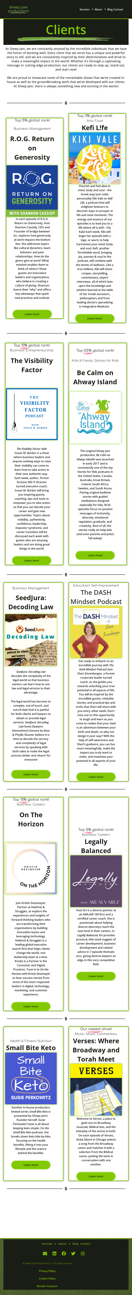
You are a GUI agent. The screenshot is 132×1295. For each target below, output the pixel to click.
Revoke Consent (47, 1286)
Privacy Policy (47, 1271)
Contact (118, 9)
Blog (110, 9)
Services (85, 9)
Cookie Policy (47, 1278)
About (98, 9)
